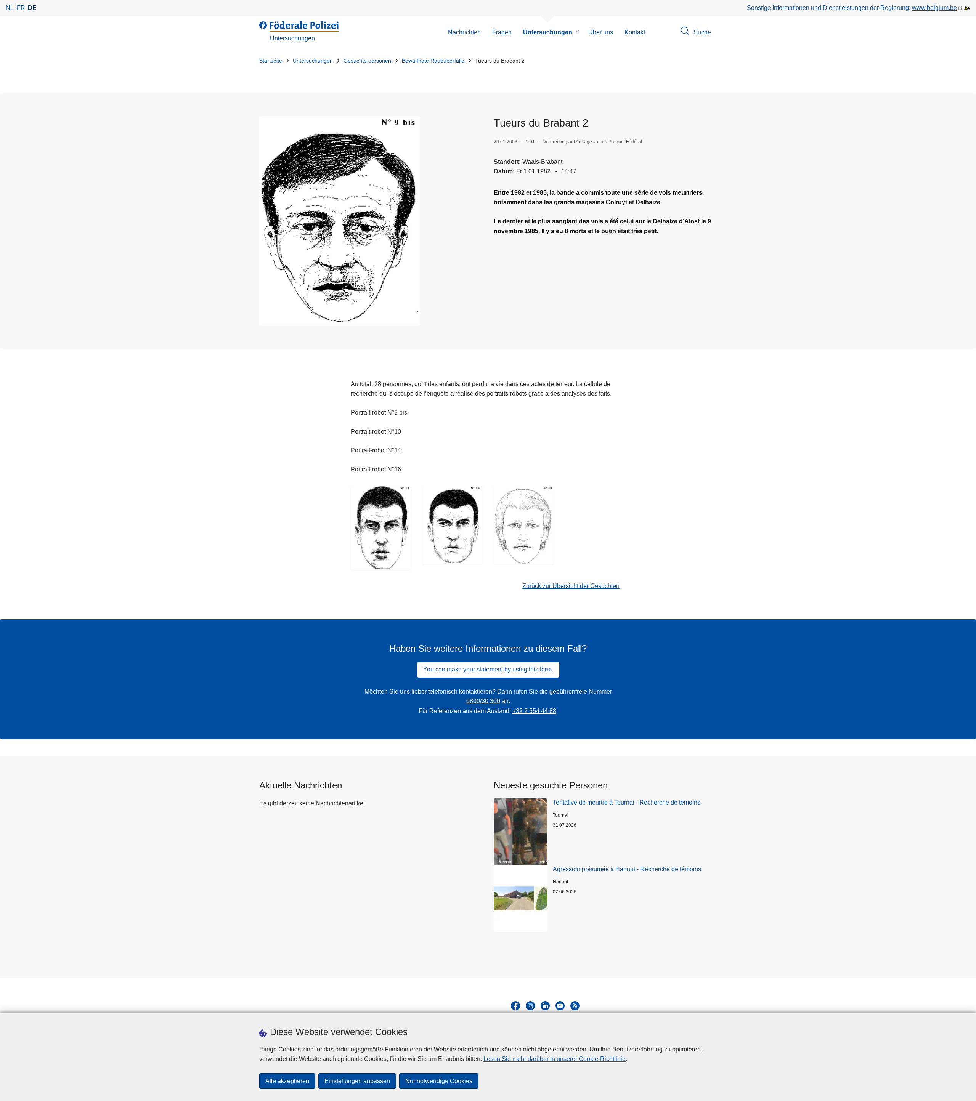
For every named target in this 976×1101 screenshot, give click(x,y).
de (32, 8)
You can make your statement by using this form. (488, 669)
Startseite (270, 61)
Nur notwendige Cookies (438, 1081)
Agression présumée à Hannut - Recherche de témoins (627, 869)
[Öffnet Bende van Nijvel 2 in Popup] (339, 221)
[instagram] (530, 1005)
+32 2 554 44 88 (534, 711)
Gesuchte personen (367, 61)
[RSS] (575, 1005)
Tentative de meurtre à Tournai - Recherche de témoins (626, 802)
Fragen (502, 32)
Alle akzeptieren (287, 1081)
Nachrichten (464, 32)
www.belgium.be (934, 8)
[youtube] (560, 1005)
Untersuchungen (547, 32)
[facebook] (515, 1005)
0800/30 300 (483, 701)
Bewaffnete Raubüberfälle (433, 61)
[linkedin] (545, 1005)
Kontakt (634, 32)
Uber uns (600, 32)
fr (21, 8)
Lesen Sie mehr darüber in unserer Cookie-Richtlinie (554, 1059)
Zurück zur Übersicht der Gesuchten (571, 586)
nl (10, 8)
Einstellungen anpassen (357, 1081)
